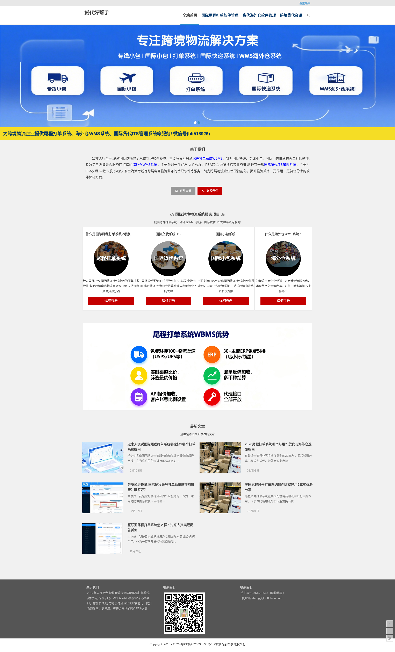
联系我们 (212, 190)
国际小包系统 (226, 234)
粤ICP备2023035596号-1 (196, 644)
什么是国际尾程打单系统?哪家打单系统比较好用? (122, 234)
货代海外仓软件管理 (259, 15)
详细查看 (185, 190)
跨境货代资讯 (291, 15)
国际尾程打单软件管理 (219, 15)
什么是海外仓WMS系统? (283, 234)
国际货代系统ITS (168, 234)
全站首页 (189, 15)
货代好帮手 (96, 12)
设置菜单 (305, 3)
